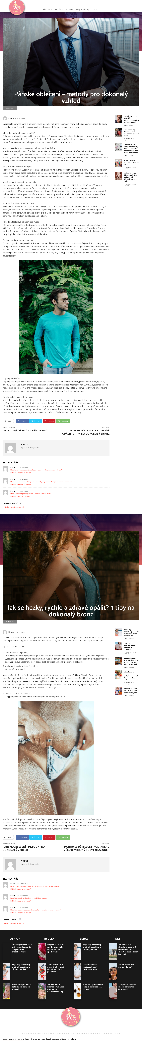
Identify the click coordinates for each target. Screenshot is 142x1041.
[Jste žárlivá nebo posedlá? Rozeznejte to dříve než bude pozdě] (118, 119)
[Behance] (22, 1033)
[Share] (80, 1033)
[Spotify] (86, 1033)
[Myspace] (64, 1033)
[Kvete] (5, 118)
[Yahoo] (113, 1033)
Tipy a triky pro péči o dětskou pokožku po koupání (21, 987)
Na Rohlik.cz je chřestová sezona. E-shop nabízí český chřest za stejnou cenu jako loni (128, 949)
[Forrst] (49, 1033)
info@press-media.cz (130, 139)
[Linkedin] (58, 1033)
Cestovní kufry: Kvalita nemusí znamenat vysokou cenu (131, 133)
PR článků (32, 1039)
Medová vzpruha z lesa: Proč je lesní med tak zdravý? (93, 987)
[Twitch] (100, 1033)
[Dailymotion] (27, 1033)
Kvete (11, 118)
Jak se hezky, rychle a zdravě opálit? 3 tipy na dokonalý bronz (85, 432)
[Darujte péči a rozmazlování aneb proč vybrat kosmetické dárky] (42, 991)
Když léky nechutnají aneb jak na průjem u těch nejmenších (21, 967)
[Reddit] (75, 1033)
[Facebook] (42, 1033)
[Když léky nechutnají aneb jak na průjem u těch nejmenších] (6, 971)
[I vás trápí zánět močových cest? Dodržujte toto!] (77, 971)
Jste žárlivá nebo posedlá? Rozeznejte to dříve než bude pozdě (131, 119)
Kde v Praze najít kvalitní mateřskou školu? (131, 162)
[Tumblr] (98, 1033)
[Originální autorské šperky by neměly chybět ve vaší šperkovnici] (42, 951)
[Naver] (66, 1033)
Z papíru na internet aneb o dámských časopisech (127, 987)
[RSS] (78, 1033)
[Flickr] (44, 1033)
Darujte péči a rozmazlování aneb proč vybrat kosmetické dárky (55, 988)
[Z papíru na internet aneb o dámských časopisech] (113, 991)
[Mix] (62, 1033)
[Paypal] (71, 1033)
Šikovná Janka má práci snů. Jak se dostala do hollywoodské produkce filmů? (22, 948)
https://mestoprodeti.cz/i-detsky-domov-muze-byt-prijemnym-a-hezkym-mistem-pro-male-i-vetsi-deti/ (43, 482)
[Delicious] (29, 1033)
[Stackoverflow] (89, 1033)
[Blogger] (24, 1033)
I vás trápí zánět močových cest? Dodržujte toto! (90, 967)
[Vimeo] (104, 1033)
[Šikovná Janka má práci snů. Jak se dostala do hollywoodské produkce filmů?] (6, 951)
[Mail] (60, 1033)
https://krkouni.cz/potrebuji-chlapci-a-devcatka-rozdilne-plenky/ (30, 494)
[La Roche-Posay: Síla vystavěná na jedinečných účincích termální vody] (118, 176)
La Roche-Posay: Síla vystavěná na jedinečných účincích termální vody (130, 177)
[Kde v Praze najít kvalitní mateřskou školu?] (118, 163)
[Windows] (109, 1033)
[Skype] (82, 1033)
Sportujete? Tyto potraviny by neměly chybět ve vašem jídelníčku (56, 968)
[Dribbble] (35, 1033)
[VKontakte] (106, 1033)
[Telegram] (93, 1033)
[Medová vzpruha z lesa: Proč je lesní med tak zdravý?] (77, 991)
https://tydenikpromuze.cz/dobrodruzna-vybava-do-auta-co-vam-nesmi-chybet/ (36, 470)
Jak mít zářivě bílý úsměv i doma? (25, 430)
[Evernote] (40, 1033)
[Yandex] (115, 1033)
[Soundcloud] (84, 1033)
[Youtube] (117, 1033)
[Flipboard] (46, 1033)
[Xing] (120, 1033)
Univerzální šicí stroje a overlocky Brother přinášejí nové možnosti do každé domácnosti (131, 148)
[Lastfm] (55, 1033)
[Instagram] (53, 1033)
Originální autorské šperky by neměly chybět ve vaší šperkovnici (55, 948)
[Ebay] (38, 1033)
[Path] (69, 1033)
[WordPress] (111, 1033)
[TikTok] (95, 1033)
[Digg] (33, 1033)
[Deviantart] (31, 1033)
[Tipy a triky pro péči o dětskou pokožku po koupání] (6, 991)
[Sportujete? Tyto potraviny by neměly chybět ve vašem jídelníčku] (42, 971)
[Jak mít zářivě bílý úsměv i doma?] (113, 971)
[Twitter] (102, 1033)
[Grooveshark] (51, 1033)
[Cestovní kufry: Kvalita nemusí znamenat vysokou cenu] (118, 132)
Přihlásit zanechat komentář (20, 473)
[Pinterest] (73, 1033)
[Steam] (91, 1033)
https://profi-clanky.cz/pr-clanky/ (30, 448)
